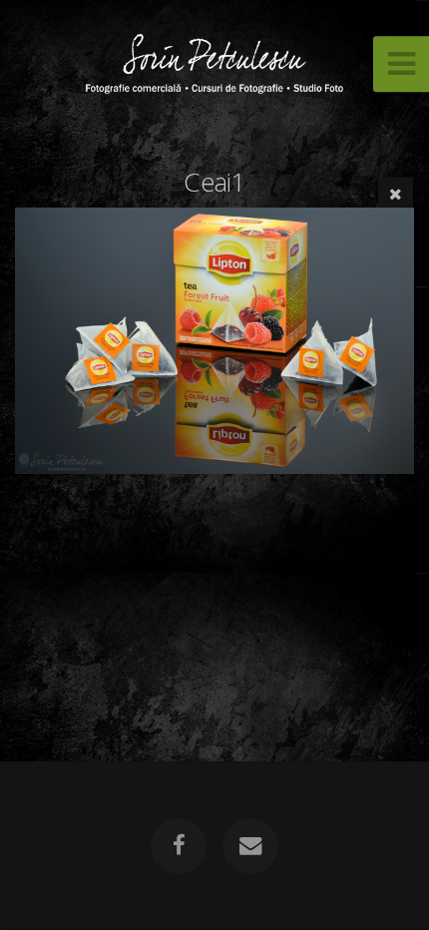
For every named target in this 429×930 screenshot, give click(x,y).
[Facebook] (179, 846)
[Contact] (250, 846)
